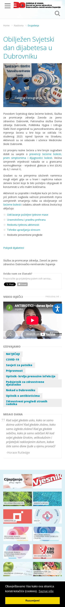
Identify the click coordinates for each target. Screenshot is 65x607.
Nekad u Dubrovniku (20, 390)
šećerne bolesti (12, 204)
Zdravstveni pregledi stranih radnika (26, 402)
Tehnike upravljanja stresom (23, 229)
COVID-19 (12, 359)
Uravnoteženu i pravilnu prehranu (26, 219)
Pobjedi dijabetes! (13, 248)
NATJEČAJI (13, 354)
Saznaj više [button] (46, 591)
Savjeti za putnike (19, 365)
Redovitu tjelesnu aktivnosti (23, 224)
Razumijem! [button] (32, 600)
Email (24, 284)
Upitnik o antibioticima (23, 396)
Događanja (33, 26)
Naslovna (18, 26)
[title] (37, 5)
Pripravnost (14, 370)
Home (6, 26)
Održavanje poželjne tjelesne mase (27, 214)
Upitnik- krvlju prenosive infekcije (30, 376)
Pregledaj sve (52, 296)
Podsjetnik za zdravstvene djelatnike (25, 383)
